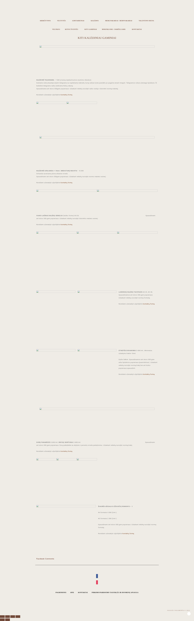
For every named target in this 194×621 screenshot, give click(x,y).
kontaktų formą (66, 95)
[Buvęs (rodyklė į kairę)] (2, 619)
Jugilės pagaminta (97, 10)
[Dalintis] (7, 616)
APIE (72, 592)
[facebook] (97, 576)
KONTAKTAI (83, 592)
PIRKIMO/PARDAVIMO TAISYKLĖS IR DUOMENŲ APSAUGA (115, 592)
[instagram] (97, 582)
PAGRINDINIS (61, 592)
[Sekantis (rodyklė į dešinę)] (7, 619)
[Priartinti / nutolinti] (17, 616)
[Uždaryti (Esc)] (2, 616)
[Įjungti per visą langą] (12, 616)
